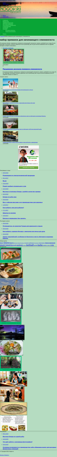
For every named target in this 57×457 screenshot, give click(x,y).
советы (48, 245)
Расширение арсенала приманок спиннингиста (22, 69)
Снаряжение (7, 26)
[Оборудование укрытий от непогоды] (10, 370)
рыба (14, 245)
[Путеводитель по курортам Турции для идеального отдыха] (10, 88)
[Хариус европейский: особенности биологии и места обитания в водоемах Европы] (10, 114)
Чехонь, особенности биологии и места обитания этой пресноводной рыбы (22, 129)
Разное (5, 29)
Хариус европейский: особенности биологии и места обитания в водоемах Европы (24, 116)
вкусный (19, 243)
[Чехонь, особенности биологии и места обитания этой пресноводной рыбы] (10, 128)
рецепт (3, 245)
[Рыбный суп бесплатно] (11, 277)
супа (52, 245)
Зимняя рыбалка (8, 22)
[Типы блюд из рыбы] (13, 430)
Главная (2, 36)
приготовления (50, 243)
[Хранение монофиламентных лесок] (10, 324)
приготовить (42, 243)
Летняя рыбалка (8, 24)
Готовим (5, 27)
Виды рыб (6, 21)
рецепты (9, 245)
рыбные (24, 245)
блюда (6, 243)
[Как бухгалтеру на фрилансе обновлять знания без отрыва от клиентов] (13, 386)
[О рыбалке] (10, 13)
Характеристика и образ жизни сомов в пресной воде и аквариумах (20, 142)
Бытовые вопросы (10, 30)
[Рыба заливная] (10, 262)
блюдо (11, 243)
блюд (1, 243)
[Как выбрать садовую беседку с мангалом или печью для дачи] (10, 101)
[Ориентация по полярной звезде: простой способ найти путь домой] (12, 339)
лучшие (26, 243)
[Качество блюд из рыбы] (11, 308)
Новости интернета (11, 31)
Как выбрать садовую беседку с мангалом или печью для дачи (19, 103)
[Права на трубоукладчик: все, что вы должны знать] (11, 293)
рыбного (20, 245)
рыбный (30, 245)
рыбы (40, 245)
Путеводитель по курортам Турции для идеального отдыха (18, 89)
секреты (45, 245)
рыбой (35, 245)
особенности (31, 243)
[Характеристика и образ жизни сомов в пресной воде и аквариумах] (10, 141)
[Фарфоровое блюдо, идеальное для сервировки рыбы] (13, 414)
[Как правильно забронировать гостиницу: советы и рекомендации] (12, 401)
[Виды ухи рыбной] (11, 355)
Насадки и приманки (9, 25)
